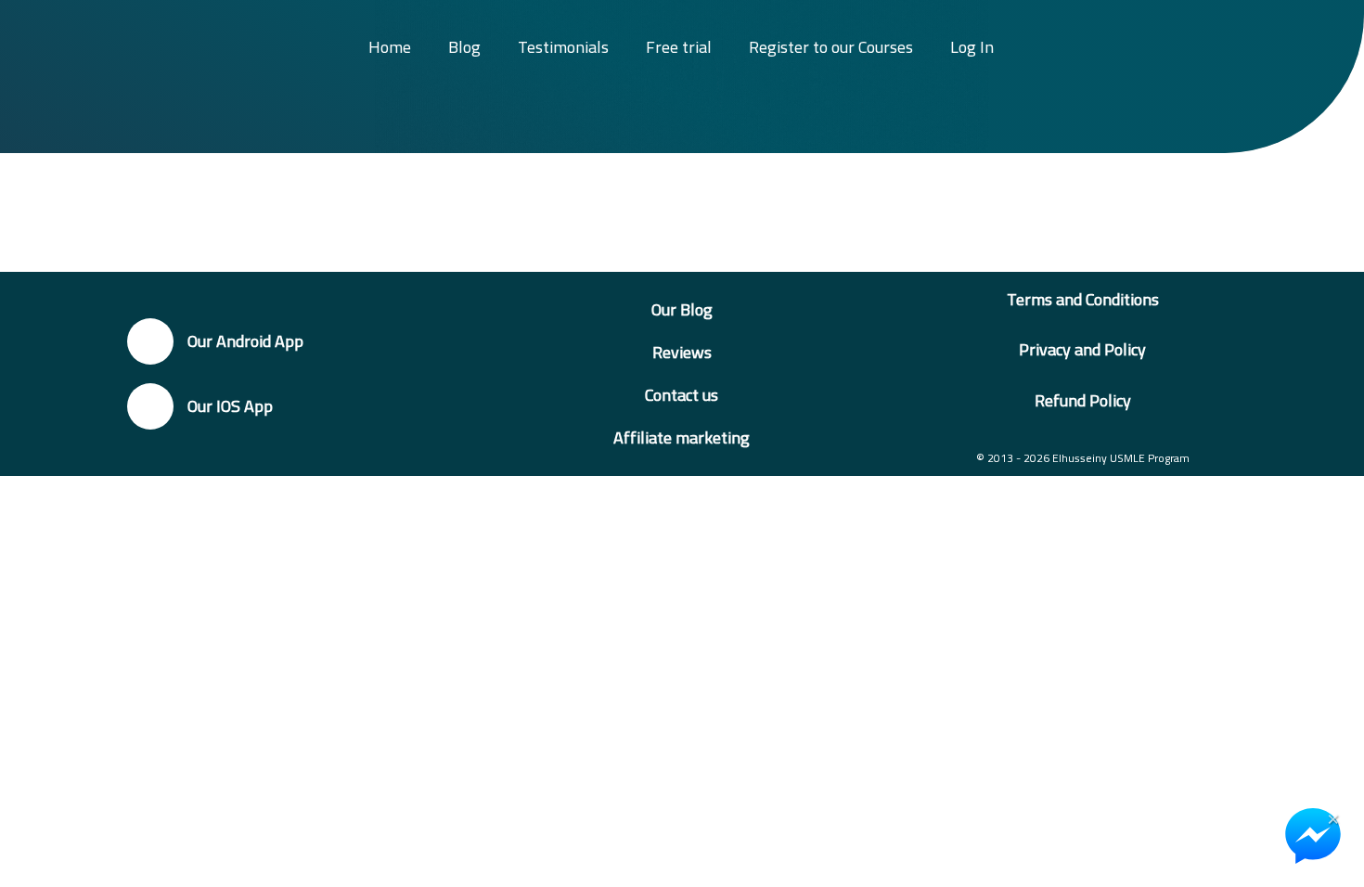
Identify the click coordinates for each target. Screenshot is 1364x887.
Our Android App (245, 341)
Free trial (679, 47)
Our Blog (682, 309)
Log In (972, 47)
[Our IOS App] (150, 406)
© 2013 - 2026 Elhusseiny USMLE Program (1083, 458)
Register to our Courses (831, 47)
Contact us (681, 394)
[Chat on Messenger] (1313, 836)
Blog (464, 47)
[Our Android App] (150, 341)
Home (389, 47)
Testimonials (563, 47)
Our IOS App (230, 406)
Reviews (682, 352)
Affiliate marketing (681, 437)
